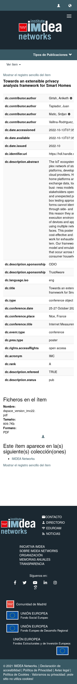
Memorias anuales (34, 559)
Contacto (52, 517)
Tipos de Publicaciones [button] (50, 54)
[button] (70, 5)
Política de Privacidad (37, 670)
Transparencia (31, 564)
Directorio (53, 522)
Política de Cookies (16, 674)
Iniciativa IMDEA (32, 546)
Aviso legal (62, 670)
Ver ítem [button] (12, 64)
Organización (31, 555)
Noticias (51, 533)
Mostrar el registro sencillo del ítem (27, 75)
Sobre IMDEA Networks (38, 551)
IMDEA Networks (23, 458)
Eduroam (51, 528)
